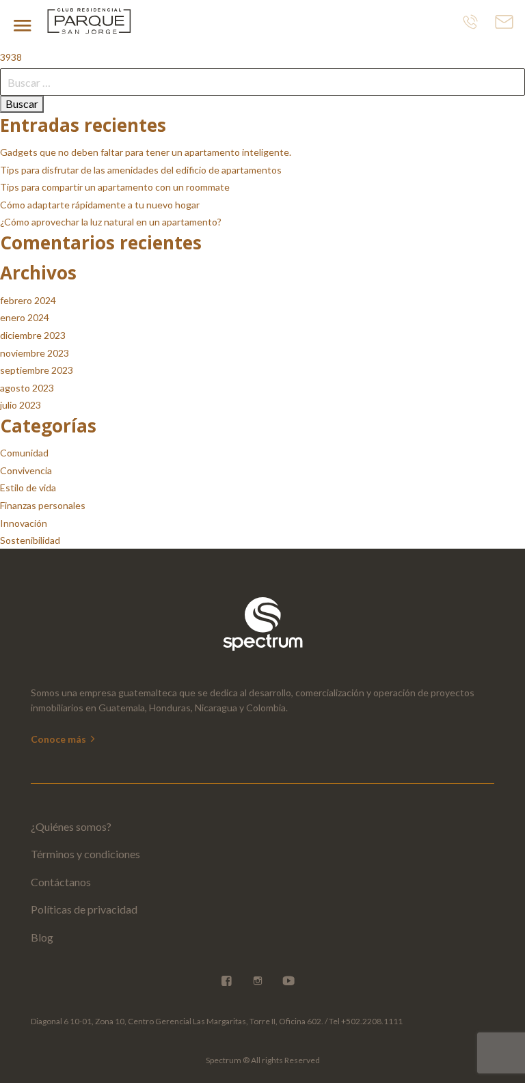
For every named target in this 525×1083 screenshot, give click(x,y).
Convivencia (26, 470)
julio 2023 (20, 405)
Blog (42, 937)
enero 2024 (24, 317)
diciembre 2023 (33, 335)
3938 (11, 57)
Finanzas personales (42, 505)
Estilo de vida (28, 487)
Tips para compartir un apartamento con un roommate (115, 187)
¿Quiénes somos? (71, 826)
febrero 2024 (28, 300)
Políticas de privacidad (84, 909)
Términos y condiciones (85, 853)
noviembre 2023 (34, 353)
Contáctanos (61, 881)
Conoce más (59, 739)
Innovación (23, 523)
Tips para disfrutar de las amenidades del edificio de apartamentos (141, 170)
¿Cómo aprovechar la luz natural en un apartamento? (110, 222)
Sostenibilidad (30, 540)
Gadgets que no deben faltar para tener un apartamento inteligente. (145, 152)
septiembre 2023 (36, 370)
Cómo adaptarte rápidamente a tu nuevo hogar (100, 204)
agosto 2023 (27, 388)
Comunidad (24, 452)
